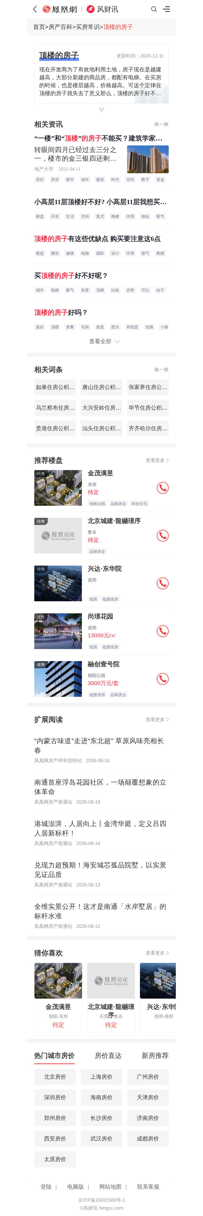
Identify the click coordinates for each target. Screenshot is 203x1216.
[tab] (54, 1057)
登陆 (46, 1187)
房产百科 (60, 27)
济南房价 (148, 1118)
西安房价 (55, 1139)
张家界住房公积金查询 (155, 387)
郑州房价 (55, 1118)
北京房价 (55, 1077)
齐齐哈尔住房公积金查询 (158, 428)
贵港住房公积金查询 (60, 428)
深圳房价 (55, 1097)
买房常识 (88, 27)
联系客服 (148, 1187)
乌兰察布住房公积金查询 (65, 408)
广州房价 (148, 1077)
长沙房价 (101, 1118)
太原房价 (55, 1159)
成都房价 (148, 1139)
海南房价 (101, 1097)
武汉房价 (101, 1139)
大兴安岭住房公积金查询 (112, 408)
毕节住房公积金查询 (153, 408)
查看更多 (155, 460)
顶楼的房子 (118, 27)
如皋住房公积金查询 (60, 387)
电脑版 (75, 1187)
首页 (39, 27)
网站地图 (110, 1187)
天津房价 (148, 1097)
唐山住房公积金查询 (106, 387)
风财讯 (107, 9)
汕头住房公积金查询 (106, 428)
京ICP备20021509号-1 (101, 1200)
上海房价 (101, 1077)
